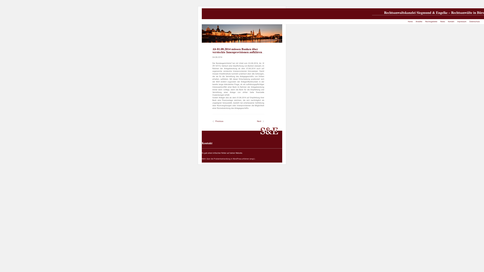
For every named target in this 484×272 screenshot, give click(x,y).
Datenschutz (474, 21)
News (442, 21)
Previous (219, 121)
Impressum (461, 21)
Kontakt (451, 21)
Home (410, 21)
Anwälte (419, 21)
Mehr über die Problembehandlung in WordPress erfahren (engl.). (228, 159)
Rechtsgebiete (431, 21)
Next (259, 121)
